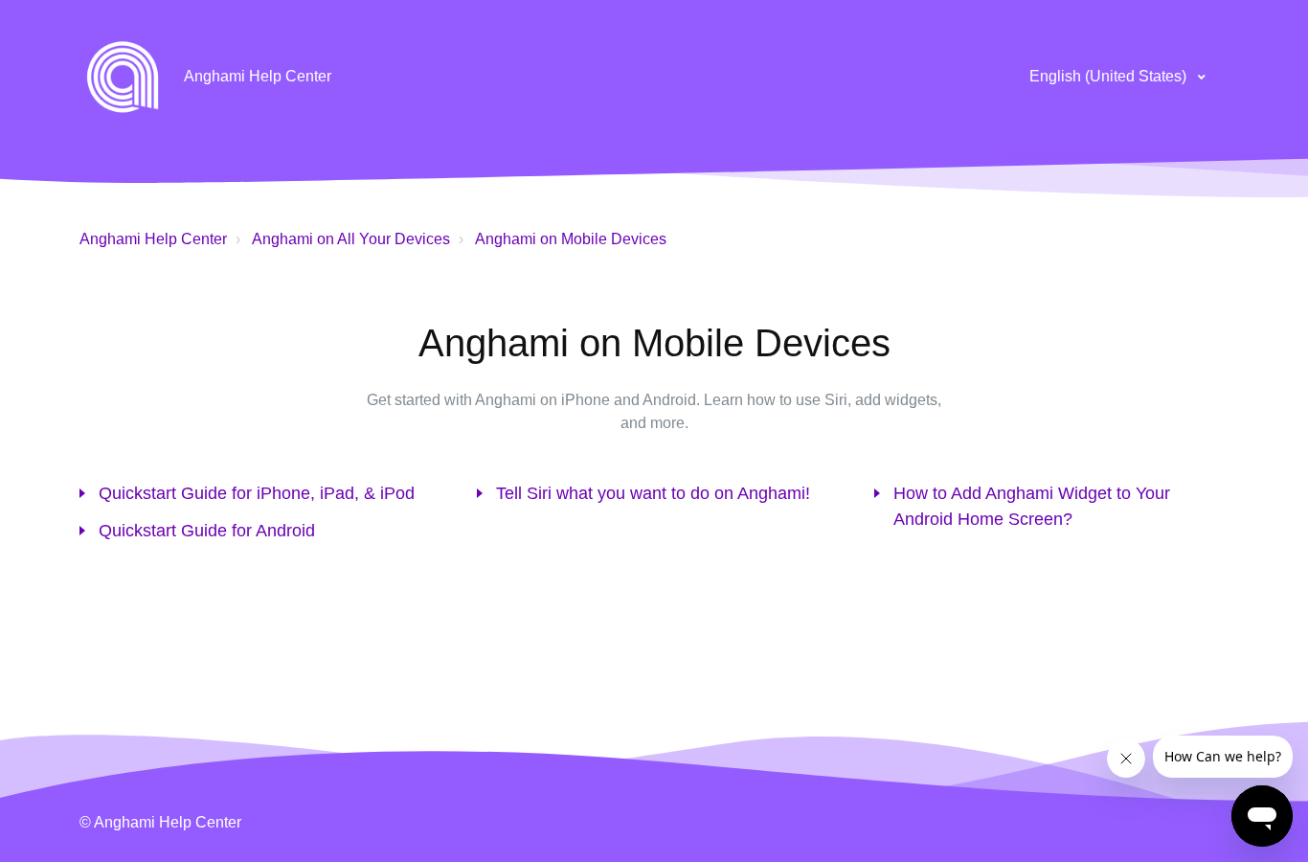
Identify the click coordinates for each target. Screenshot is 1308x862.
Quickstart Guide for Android (207, 530)
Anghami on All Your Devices (351, 239)
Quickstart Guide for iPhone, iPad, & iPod (257, 493)
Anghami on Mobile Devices (570, 239)
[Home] (122, 77)
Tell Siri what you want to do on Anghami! (653, 493)
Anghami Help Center (153, 239)
